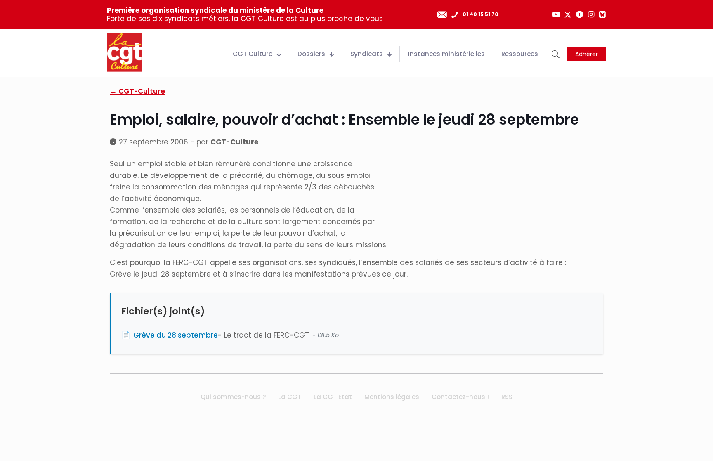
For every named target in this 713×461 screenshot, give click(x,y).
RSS (506, 396)
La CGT (289, 396)
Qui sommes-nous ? (233, 396)
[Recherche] (555, 54)
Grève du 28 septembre (175, 335)
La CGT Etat (333, 396)
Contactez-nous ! (460, 396)
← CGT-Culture (137, 91)
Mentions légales (391, 396)
